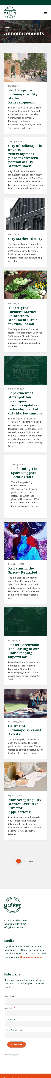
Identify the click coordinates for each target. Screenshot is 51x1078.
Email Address (11, 1019)
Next (31, 861)
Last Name (10, 1007)
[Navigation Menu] (45, 12)
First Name (10, 996)
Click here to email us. (31, 956)
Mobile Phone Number (14, 1030)
